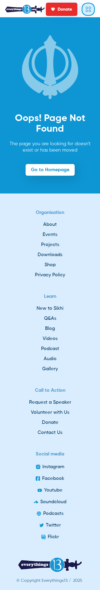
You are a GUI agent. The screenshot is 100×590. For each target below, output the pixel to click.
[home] (25, 9)
